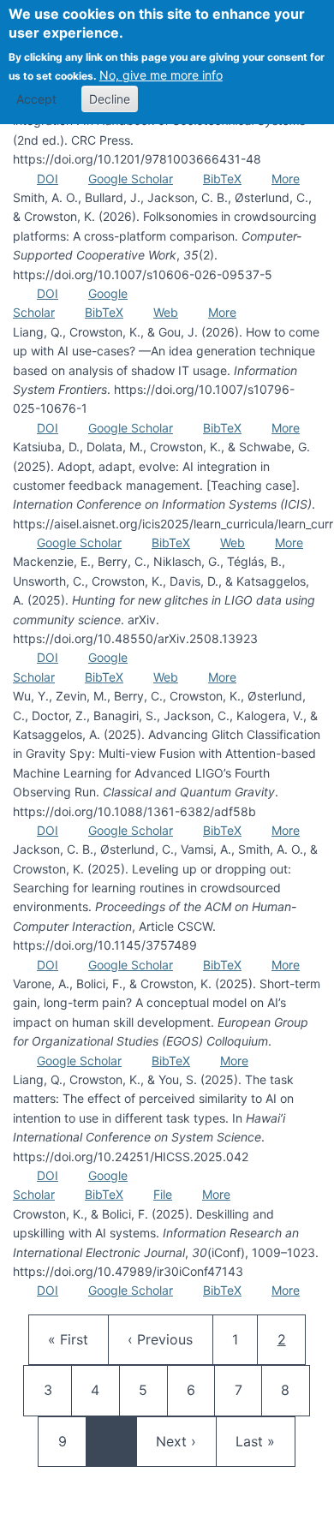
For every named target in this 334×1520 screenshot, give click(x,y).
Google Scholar (130, 178)
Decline (109, 99)
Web (165, 312)
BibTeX (222, 178)
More (285, 178)
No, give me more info (161, 75)
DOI (47, 178)
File (162, 1194)
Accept (36, 99)
